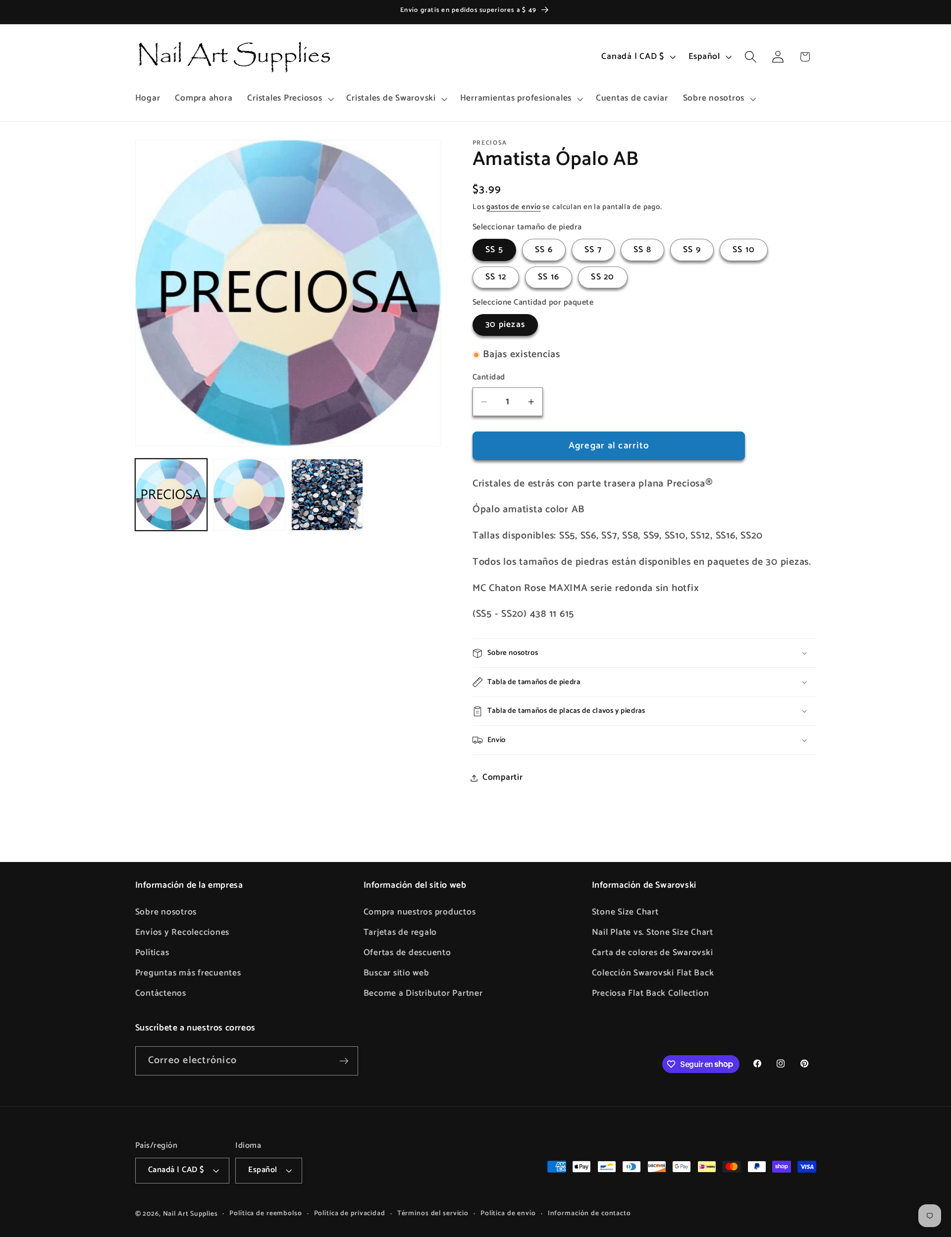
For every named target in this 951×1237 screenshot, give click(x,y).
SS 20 (602, 277)
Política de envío (508, 1213)
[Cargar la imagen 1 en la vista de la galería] (171, 495)
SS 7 (593, 250)
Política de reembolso (265, 1213)
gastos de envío (513, 207)
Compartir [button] (502, 778)
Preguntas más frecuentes (188, 973)
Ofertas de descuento (407, 953)
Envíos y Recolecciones (182, 932)
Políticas (152, 953)
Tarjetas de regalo (400, 932)
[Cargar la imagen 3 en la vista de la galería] (327, 495)
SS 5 (494, 250)
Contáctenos (160, 993)
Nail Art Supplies (190, 1213)
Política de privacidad (349, 1213)
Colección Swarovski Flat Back (653, 973)
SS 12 (495, 277)
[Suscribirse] (344, 1060)
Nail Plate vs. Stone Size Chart (652, 932)
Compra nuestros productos (420, 912)
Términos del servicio (433, 1213)
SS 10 (744, 250)
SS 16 (548, 277)
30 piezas (505, 325)
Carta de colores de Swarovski (652, 953)
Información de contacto (589, 1213)
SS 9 (692, 250)
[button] (289, 98)
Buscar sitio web (396, 973)
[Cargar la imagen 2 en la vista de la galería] (249, 495)
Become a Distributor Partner (423, 993)
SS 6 (544, 250)
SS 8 (642, 250)
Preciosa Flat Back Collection (650, 993)
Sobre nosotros (166, 912)
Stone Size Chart (625, 912)
